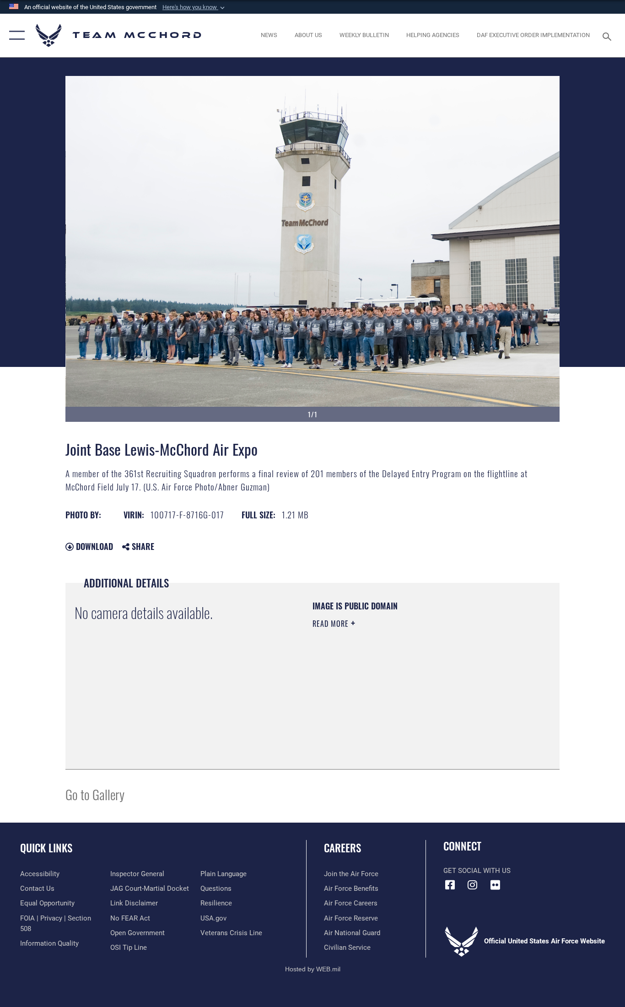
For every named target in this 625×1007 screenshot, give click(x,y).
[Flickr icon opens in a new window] (495, 885)
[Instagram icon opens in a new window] (473, 885)
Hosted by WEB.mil (312, 969)
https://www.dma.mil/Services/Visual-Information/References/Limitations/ (419, 694)
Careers (342, 848)
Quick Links (46, 848)
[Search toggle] (608, 36)
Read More (331, 623)
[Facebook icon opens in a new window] (450, 885)
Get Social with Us (477, 871)
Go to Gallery (94, 794)
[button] (194, 7)
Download (93, 546)
